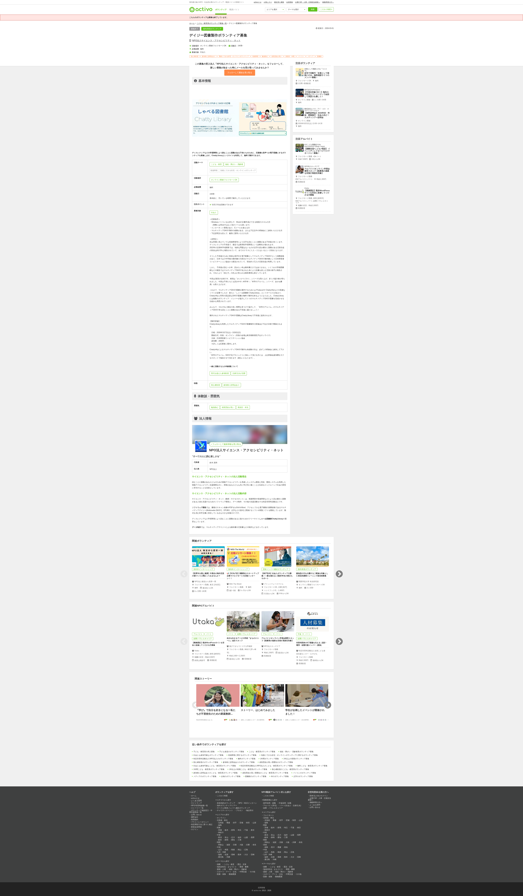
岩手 (235, 823)
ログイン (194, 829)
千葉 (246, 830)
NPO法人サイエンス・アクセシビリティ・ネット (216, 40)
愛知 (233, 840)
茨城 (220, 830)
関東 (219, 828)
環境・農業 (244, 867)
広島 (246, 850)
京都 (235, 845)
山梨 (246, 837)
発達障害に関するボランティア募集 (242, 755)
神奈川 (221, 832)
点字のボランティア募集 (303, 776)
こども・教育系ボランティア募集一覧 (212, 23)
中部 (219, 835)
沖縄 (228, 857)
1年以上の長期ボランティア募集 (296, 759)
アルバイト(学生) (270, 805)
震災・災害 (241, 864)
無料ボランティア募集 (247, 759)
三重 (239, 840)
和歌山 (221, 845)
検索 (312, 9)
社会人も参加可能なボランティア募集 (208, 755)
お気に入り (268, 2)
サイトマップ (196, 803)
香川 (273, 847)
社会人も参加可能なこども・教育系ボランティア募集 (214, 766)
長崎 (233, 855)
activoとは (257, 2)
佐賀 (226, 855)
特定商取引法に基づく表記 (201, 824)
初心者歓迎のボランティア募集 (205, 762)
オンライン (221, 818)
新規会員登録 (196, 827)
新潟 (220, 837)
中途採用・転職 (285, 803)
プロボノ (239, 810)
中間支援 (243, 872)
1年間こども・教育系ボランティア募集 (208, 769)
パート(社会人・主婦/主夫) (290, 805)
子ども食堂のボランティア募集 (231, 752)
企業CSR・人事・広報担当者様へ (307, 2)
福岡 (220, 855)
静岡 (226, 840)
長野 (252, 837)
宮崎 (252, 855)
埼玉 (239, 830)
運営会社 (194, 817)
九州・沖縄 (221, 852)
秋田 (248, 823)
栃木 (226, 830)
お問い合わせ (196, 815)
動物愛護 (232, 874)
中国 (219, 847)
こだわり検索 (325, 9)
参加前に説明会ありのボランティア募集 (239, 762)
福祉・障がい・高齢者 (238, 869)
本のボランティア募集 (280, 776)
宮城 (241, 823)
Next (339, 574)
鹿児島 (221, 857)
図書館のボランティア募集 (255, 776)
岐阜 (220, 840)
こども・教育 (229, 864)
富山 (226, 837)
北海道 (221, 823)
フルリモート (268, 815)
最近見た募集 (279, 2)
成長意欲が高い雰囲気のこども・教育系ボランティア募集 (265, 773)
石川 (233, 837)
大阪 (241, 845)
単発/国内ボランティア (226, 803)
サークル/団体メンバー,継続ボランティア (233, 808)
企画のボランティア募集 (231, 776)
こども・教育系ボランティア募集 (262, 752)
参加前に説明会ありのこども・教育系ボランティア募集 (215, 773)
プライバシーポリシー (200, 822)
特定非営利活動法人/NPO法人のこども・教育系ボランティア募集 (267, 766)
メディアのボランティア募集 (204, 776)
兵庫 (248, 845)
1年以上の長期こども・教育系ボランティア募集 (248, 769)
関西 (219, 842)
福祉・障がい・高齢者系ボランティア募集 (297, 752)
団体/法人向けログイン (319, 796)
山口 (220, 850)
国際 (219, 864)
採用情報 (261, 888)
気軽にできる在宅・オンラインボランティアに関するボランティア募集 (289, 755)
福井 (239, 837)
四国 (265, 845)
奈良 (254, 845)
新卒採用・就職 (269, 803)
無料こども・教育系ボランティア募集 (312, 766)
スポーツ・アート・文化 (226, 872)
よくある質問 (196, 801)
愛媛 (279, 847)
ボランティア (221, 9)
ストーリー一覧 (197, 808)
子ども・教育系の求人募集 (204, 752)
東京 (252, 830)
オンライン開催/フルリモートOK (224, 180)
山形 (254, 823)
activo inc (257, 890)
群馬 (233, 830)
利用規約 (194, 820)
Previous (184, 574)
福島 (220, 825)
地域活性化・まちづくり (226, 867)
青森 (228, 823)
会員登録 (289, 2)
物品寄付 (249, 810)
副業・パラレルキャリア (273, 808)
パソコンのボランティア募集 (304, 773)
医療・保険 (221, 874)
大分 (246, 855)
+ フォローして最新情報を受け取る (226, 444)
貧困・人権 (221, 869)
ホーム (192, 23)
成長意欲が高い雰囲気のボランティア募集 (276, 762)
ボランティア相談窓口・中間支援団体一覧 (200, 811)
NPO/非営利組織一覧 (199, 805)
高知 (286, 847)
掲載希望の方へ (328, 2)
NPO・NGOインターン (247, 803)
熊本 (239, 855)
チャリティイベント (225, 810)
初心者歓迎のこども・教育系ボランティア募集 (290, 769)
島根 (233, 850)
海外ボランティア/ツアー (227, 805)
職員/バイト (234, 9)
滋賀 (228, 845)
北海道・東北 (222, 820)
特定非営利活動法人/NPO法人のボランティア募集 (213, 759)
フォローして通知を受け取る (239, 72)
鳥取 (226, 850)
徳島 (266, 847)
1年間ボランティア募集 (269, 759)
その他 (252, 872)
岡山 (239, 850)
